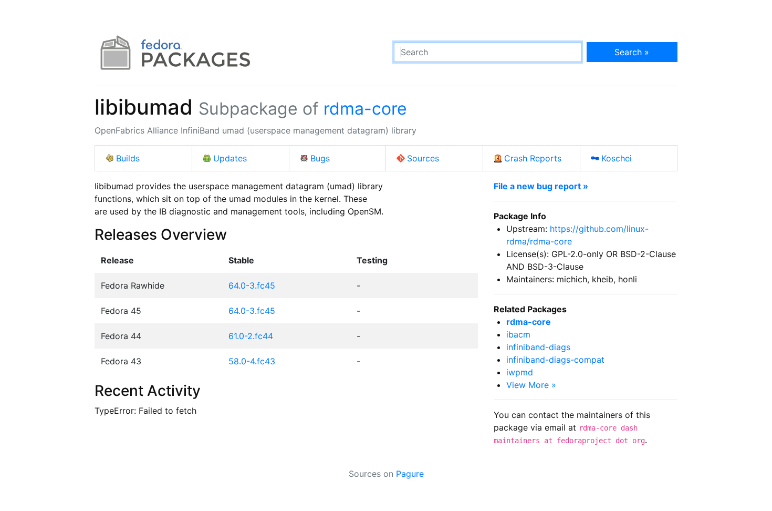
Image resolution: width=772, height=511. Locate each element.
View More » (531, 385)
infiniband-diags (538, 347)
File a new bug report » (541, 186)
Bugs (320, 158)
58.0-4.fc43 (251, 361)
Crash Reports (532, 158)
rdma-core (365, 108)
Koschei (616, 158)
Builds (128, 158)
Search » (631, 52)
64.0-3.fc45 (251, 285)
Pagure (410, 473)
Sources (423, 158)
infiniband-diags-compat (555, 359)
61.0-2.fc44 (250, 336)
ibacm (518, 334)
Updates (230, 158)
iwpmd (519, 372)
